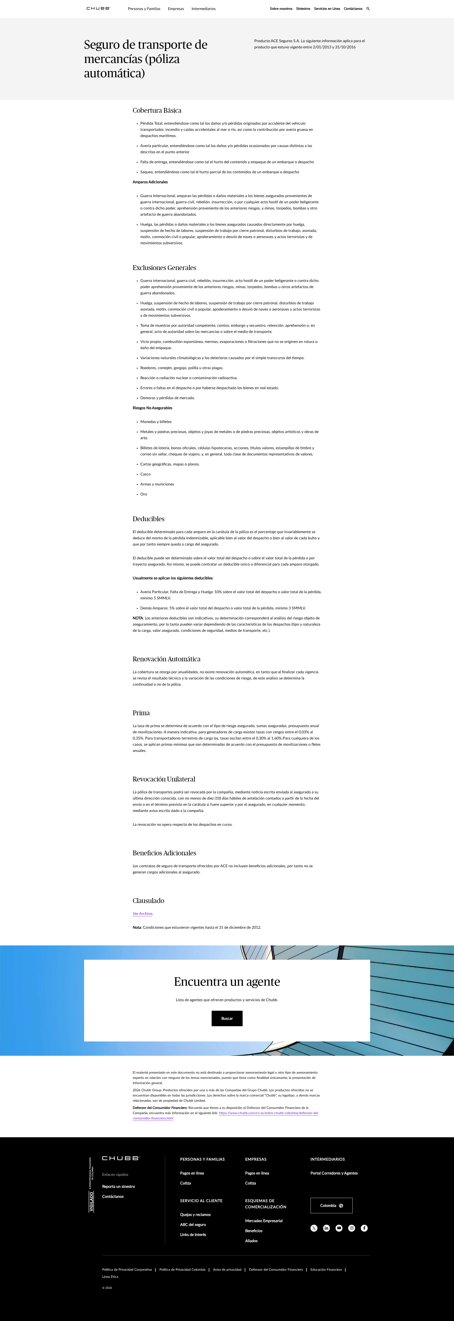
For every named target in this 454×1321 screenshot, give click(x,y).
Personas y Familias (202, 1159)
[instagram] (351, 1228)
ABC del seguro (193, 1225)
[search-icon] (368, 9)
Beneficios (253, 1231)
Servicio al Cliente (201, 1201)
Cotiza (185, 1183)
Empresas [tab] (176, 9)
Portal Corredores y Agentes (334, 1173)
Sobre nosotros (281, 8)
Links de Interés (193, 1235)
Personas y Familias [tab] (144, 9)
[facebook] (364, 1228)
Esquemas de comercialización (265, 1204)
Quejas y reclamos (195, 1215)
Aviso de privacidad (227, 1269)
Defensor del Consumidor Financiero (276, 1269)
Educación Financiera (326, 1269)
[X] (314, 1228)
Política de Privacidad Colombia (182, 1269)
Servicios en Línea (327, 8)
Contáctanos (353, 8)
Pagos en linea (192, 1173)
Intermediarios (328, 1159)
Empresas (256, 1159)
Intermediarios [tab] (204, 9)
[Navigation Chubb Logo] (98, 9)
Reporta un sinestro (118, 1186)
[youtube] (339, 1228)
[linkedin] (326, 1228)
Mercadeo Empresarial (264, 1221)
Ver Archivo (142, 914)
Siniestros (303, 8)
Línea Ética (110, 1277)
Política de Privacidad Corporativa (127, 1269)
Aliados (251, 1241)
